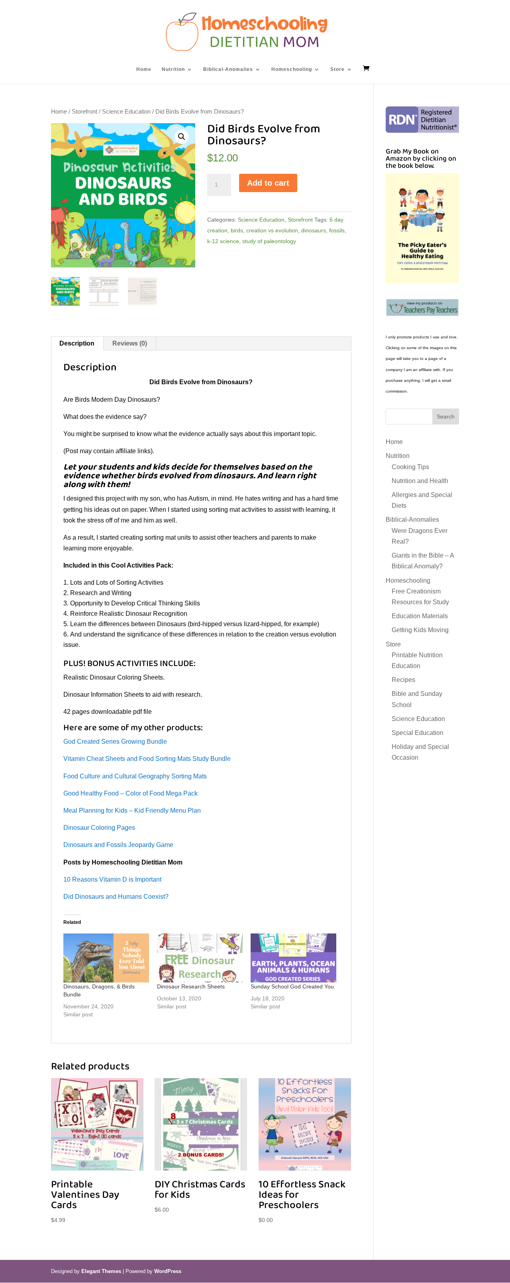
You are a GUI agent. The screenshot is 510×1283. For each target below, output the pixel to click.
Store (337, 69)
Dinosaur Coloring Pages (99, 827)
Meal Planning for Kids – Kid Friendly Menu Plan (132, 810)
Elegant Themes (101, 1271)
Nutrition (173, 69)
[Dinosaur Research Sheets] (200, 957)
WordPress (167, 1271)
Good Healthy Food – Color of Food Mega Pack (130, 793)
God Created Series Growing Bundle (115, 741)
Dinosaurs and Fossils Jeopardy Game (118, 844)
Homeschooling (291, 69)
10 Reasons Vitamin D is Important (112, 879)
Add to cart (268, 183)
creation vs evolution (272, 230)
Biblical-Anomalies (228, 69)
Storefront (84, 111)
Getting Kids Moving (420, 630)
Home (143, 69)
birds (237, 230)
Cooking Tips (410, 467)
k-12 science (223, 241)
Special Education (417, 732)
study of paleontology (269, 241)
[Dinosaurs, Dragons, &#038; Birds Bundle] (106, 957)
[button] (182, 137)
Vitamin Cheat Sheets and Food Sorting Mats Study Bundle (147, 758)
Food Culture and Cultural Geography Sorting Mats (135, 776)
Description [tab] (76, 343)
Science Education (126, 111)
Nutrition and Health (420, 480)
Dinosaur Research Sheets (191, 986)
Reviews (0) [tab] (129, 343)
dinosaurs (313, 230)
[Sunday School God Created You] (293, 957)
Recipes (403, 679)
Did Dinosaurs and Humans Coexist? (116, 896)
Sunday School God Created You (292, 986)
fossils (337, 230)
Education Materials (420, 616)
